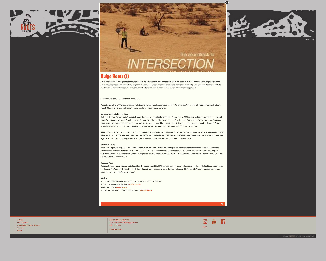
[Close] (226, 2)
